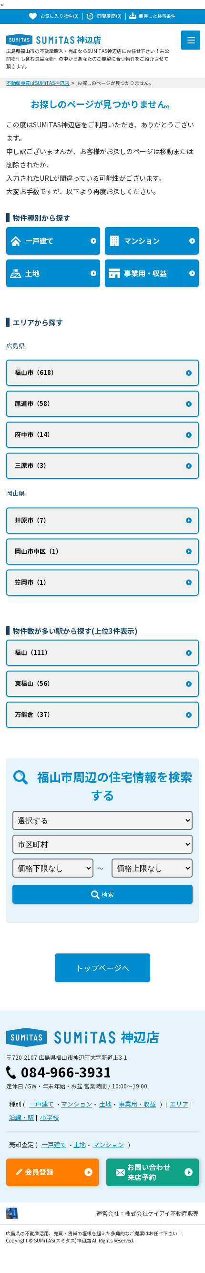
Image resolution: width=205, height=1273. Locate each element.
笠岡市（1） (32, 582)
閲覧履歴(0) (109, 16)
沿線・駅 (21, 1117)
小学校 (49, 1117)
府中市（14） (34, 434)
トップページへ (102, 967)
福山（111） (33, 652)
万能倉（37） (34, 714)
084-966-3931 (66, 1071)
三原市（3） (32, 465)
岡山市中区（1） (38, 551)
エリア (179, 1103)
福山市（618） (36, 372)
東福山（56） (34, 683)
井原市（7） (32, 520)
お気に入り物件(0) (60, 16)
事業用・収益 (137, 1103)
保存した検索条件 (157, 16)
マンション (76, 1103)
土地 (105, 1103)
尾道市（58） (34, 403)
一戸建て (41, 1103)
